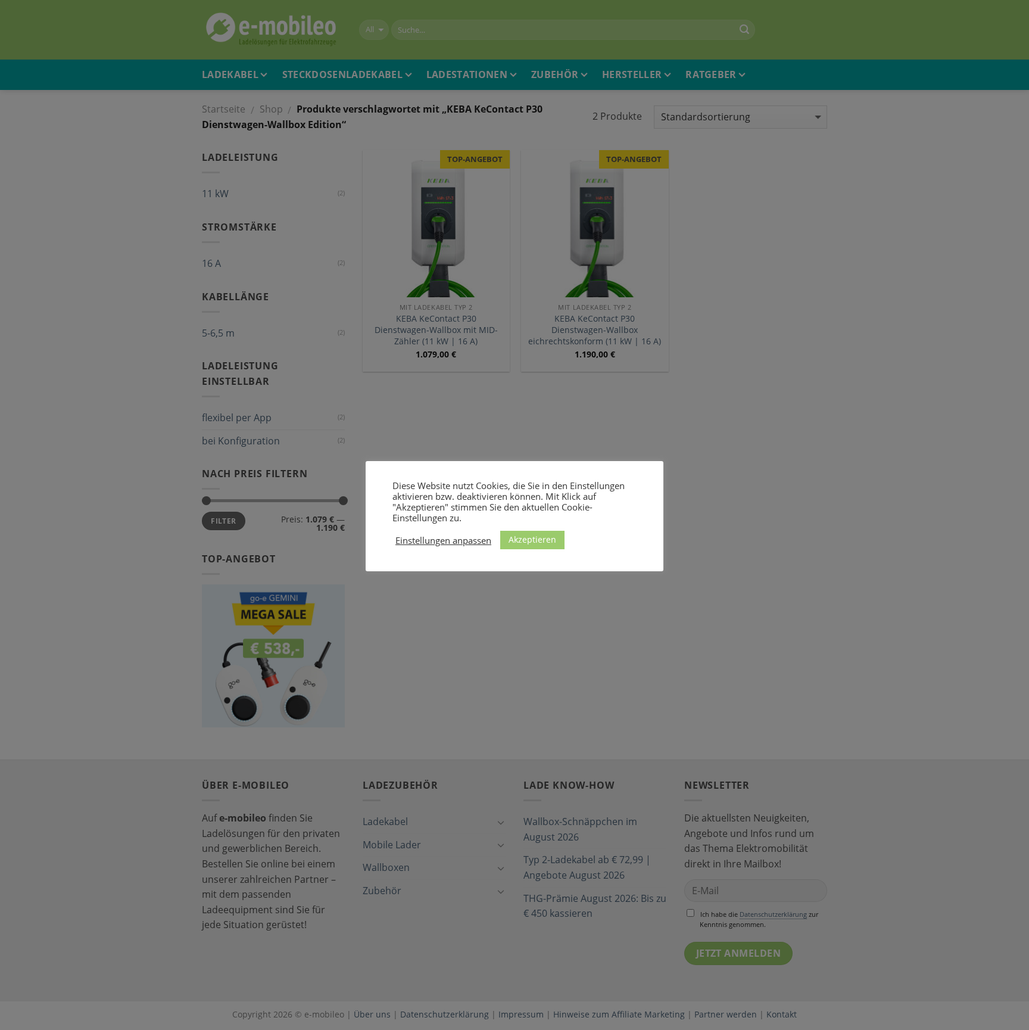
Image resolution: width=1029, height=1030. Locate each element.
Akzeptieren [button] (532, 539)
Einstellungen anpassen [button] (443, 540)
